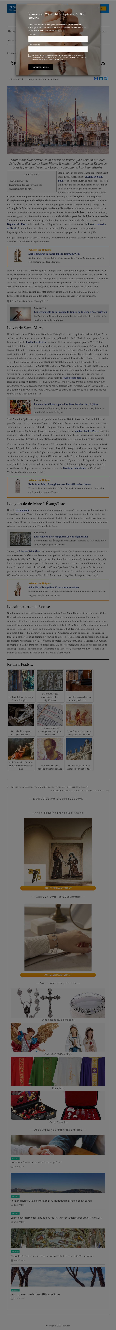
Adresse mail (34, 45)
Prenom (32, 34)
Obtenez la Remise (41, 67)
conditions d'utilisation (63, 55)
